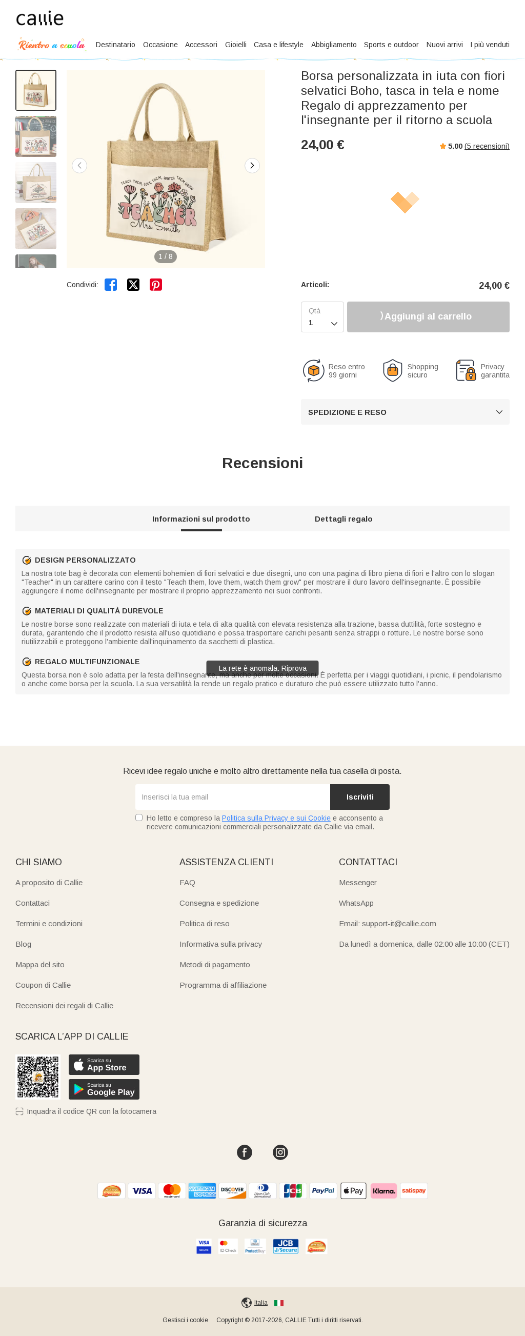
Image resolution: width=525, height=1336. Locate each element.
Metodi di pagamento (214, 964)
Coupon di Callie (43, 985)
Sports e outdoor (391, 45)
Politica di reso (204, 923)
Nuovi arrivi (445, 45)
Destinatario (115, 45)
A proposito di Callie (49, 882)
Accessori (201, 45)
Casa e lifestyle (279, 45)
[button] (252, 165)
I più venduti (490, 45)
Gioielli (236, 45)
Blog (23, 944)
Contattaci (32, 903)
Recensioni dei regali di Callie (64, 1005)
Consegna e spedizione (219, 903)
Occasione (160, 45)
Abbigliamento (334, 45)
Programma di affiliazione (223, 985)
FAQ (187, 882)
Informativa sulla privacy (220, 944)
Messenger (358, 882)
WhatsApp (356, 903)
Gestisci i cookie (185, 1320)
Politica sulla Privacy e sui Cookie (276, 818)
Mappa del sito (40, 964)
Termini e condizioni (49, 923)
